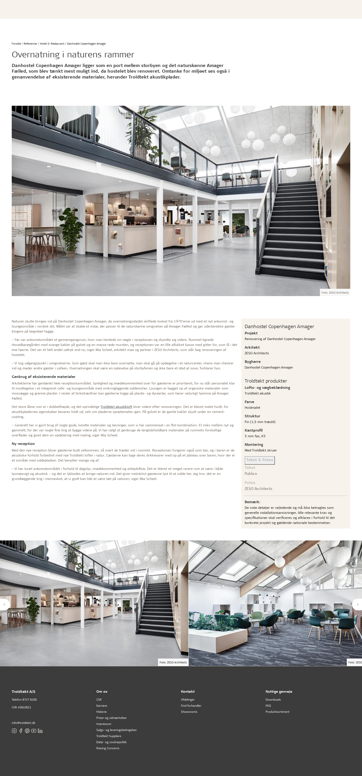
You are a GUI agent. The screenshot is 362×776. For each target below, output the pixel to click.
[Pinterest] (27, 730)
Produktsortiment (277, 712)
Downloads (273, 699)
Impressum (103, 724)
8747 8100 (29, 699)
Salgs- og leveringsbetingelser (116, 730)
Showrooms (189, 712)
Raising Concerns (107, 748)
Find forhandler (191, 706)
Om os (101, 691)
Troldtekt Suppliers (108, 736)
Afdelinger (188, 699)
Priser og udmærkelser (111, 718)
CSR (99, 699)
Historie (101, 712)
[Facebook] (20, 730)
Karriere (101, 706)
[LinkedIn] (40, 730)
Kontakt (188, 691)
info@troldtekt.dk (23, 723)
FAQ (268, 706)
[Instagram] (14, 730)
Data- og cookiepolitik (111, 742)
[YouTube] (33, 730)
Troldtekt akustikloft (116, 406)
